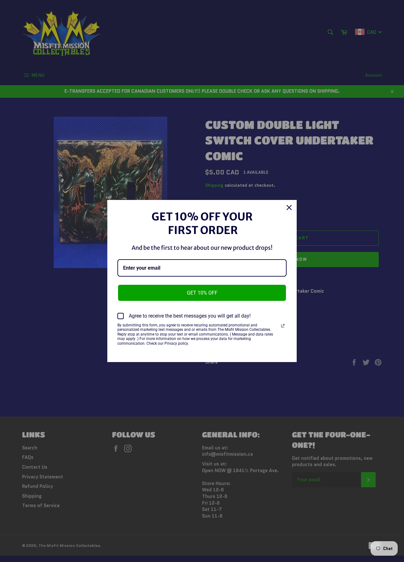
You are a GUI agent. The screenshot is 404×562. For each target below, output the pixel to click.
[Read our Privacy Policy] (283, 326)
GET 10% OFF (202, 293)
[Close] (289, 207)
